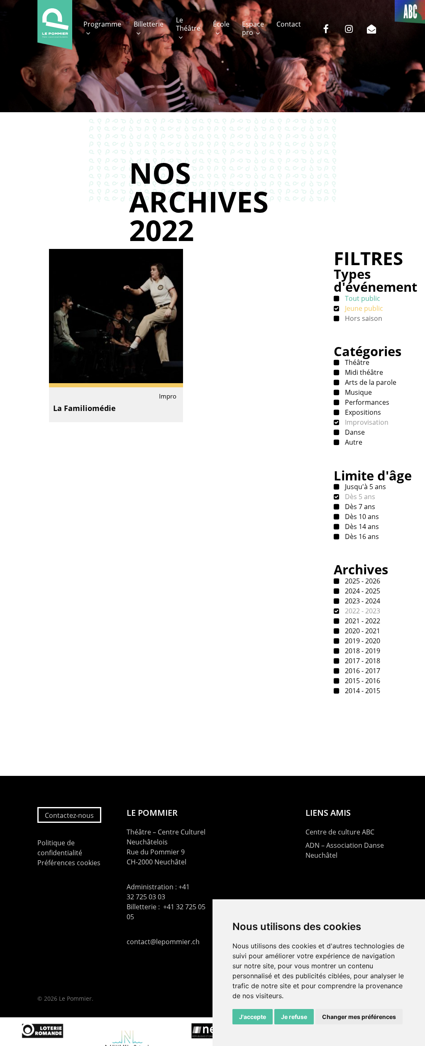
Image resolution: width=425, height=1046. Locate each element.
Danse (354, 432)
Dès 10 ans (361, 516)
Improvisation (365, 422)
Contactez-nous (69, 815)
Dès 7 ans (359, 506)
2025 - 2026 (361, 581)
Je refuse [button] (294, 1016)
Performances (366, 402)
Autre (352, 442)
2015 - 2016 (361, 680)
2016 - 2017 (361, 670)
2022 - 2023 (361, 610)
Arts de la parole (369, 382)
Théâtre (356, 362)
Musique (357, 392)
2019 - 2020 (361, 640)
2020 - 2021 (361, 630)
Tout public (361, 298)
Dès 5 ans (359, 496)
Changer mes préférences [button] (359, 1016)
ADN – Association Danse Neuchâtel (344, 850)
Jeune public (363, 308)
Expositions (362, 412)
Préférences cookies (68, 862)
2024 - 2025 (361, 591)
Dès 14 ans (361, 526)
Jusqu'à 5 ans (364, 486)
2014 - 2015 (361, 690)
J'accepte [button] (252, 1016)
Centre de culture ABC (339, 832)
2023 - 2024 (361, 600)
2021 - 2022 (361, 620)
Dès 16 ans (361, 536)
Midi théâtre (363, 372)
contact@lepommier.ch (163, 941)
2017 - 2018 (361, 660)
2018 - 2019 (361, 650)
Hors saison (362, 318)
